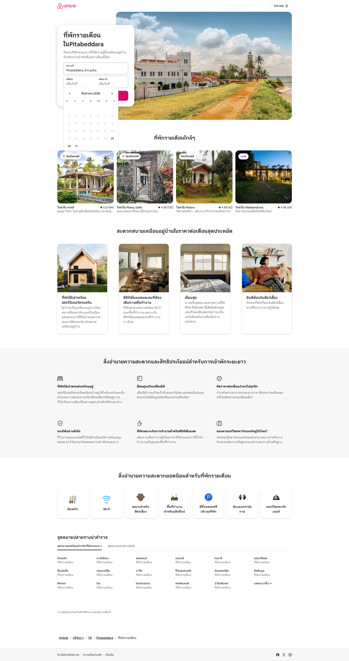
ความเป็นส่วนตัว (92, 654)
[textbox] (79, 84)
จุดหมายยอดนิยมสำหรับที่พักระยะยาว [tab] (79, 546)
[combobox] (95, 70)
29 (112, 138)
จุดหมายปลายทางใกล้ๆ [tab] (121, 546)
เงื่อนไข (110, 654)
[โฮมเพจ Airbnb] (66, 6)
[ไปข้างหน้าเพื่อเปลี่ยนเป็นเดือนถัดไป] (112, 93)
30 (69, 146)
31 (76, 146)
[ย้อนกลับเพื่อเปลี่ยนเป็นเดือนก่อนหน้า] (70, 93)
